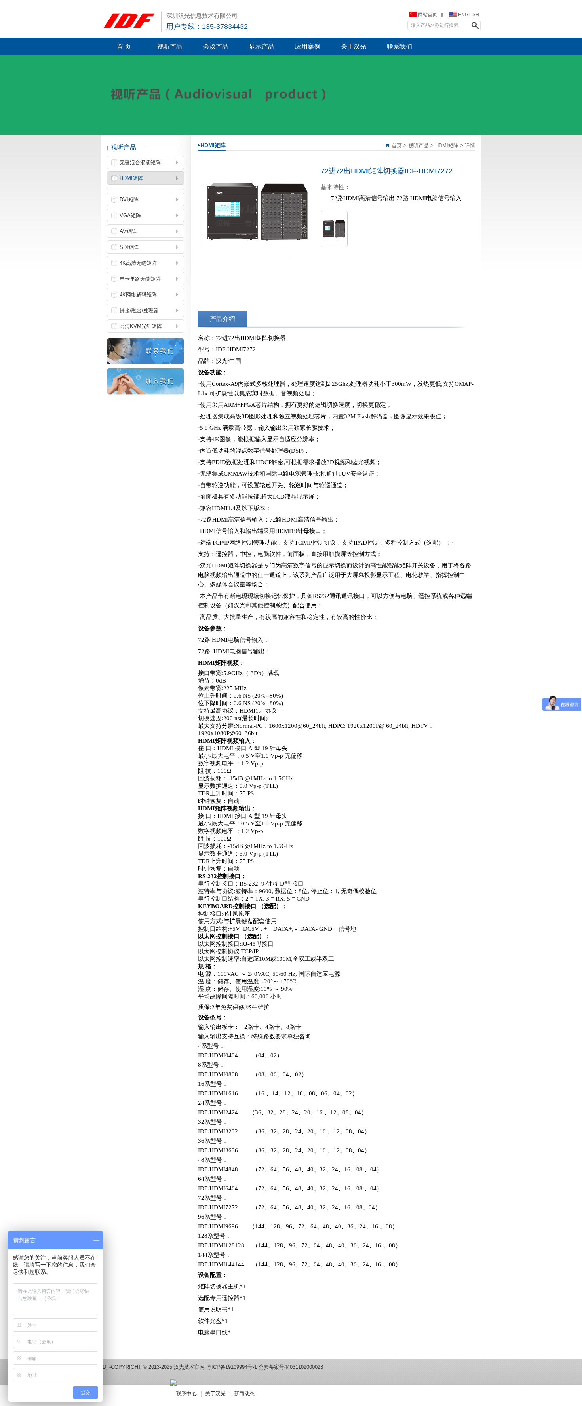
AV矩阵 (128, 231)
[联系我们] (145, 351)
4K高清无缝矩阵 (138, 263)
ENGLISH (468, 14)
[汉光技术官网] (129, 20)
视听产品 (418, 145)
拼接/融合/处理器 (139, 310)
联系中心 (186, 1394)
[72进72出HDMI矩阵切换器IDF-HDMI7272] (334, 228)
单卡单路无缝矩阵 (140, 279)
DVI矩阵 (129, 200)
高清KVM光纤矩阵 (141, 326)
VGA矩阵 (130, 215)
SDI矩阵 (129, 247)
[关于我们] (145, 381)
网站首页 (427, 14)
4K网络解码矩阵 (138, 295)
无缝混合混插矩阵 (140, 162)
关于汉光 (215, 1394)
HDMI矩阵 (446, 145)
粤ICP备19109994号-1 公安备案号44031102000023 (264, 1367)
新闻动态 (244, 1394)
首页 (397, 145)
